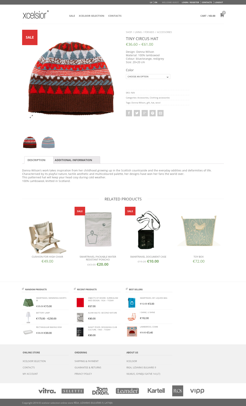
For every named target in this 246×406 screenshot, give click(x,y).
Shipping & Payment (87, 361)
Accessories (164, 32)
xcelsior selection (34, 361)
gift (148, 102)
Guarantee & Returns (88, 367)
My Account (30, 373)
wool (157, 102)
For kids (149, 32)
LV (151, 2)
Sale (72, 15)
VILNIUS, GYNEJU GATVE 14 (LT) (143, 373)
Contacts (207, 2)
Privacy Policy (83, 373)
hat (152, 102)
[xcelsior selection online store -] (35, 14)
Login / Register (190, 2)
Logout (219, 2)
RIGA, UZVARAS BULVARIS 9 (141, 367)
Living (138, 32)
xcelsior (131, 361)
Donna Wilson (138, 102)
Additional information (73, 160)
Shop (129, 32)
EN (156, 2)
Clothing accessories (160, 97)
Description (36, 160)
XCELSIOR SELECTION (91, 15)
